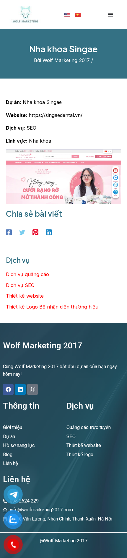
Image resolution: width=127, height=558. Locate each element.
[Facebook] (9, 232)
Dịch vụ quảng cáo (27, 274)
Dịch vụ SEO (20, 285)
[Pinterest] (35, 232)
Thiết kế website (25, 296)
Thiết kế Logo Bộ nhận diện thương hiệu (52, 307)
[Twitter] (22, 232)
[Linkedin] (49, 232)
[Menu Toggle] (110, 14)
